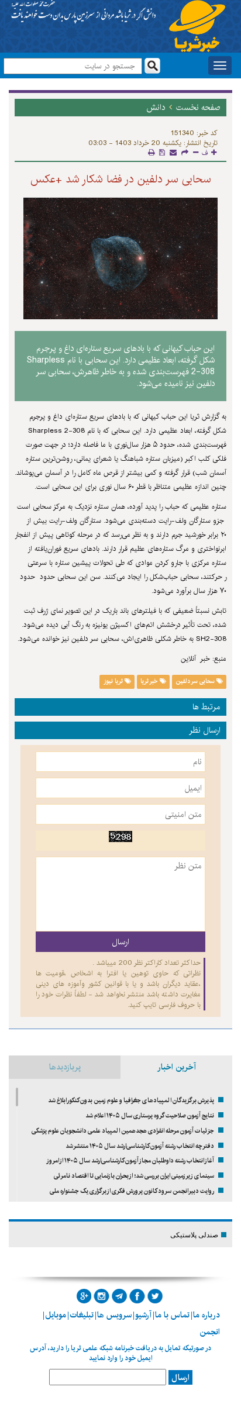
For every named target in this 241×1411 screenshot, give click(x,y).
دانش (155, 108)
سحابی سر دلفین (196, 681)
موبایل (55, 1315)
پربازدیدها (65, 1067)
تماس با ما (172, 1315)
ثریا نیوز (114, 681)
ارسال (180, 1378)
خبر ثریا (150, 681)
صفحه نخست (198, 108)
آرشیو (143, 1315)
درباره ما (206, 1315)
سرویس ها (114, 1315)
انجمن (209, 1332)
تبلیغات (82, 1315)
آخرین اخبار (176, 1067)
